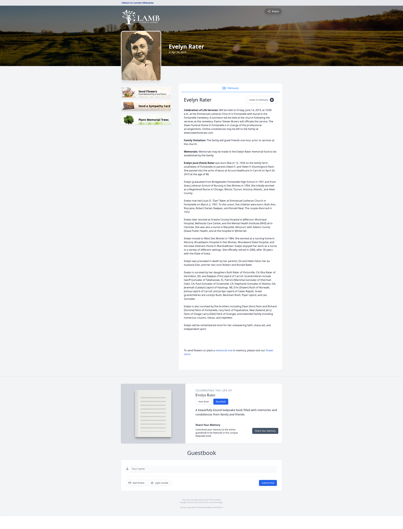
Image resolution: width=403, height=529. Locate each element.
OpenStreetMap (205, 507)
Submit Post (268, 482)
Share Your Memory (265, 430)
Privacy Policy (193, 502)
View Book (203, 401)
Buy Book (221, 401)
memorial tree (224, 350)
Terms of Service (210, 502)
